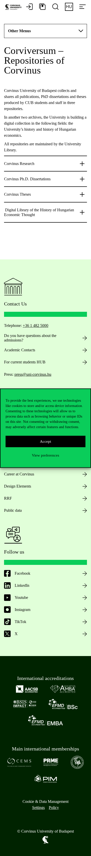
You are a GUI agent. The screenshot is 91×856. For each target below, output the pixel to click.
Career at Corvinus (19, 474)
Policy (54, 807)
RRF (8, 498)
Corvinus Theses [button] (17, 194)
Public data (13, 510)
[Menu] (82, 7)
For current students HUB (25, 362)
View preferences (45, 455)
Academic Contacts (19, 350)
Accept (45, 441)
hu (69, 7)
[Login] (29, 7)
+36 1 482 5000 (35, 325)
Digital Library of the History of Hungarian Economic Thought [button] (39, 212)
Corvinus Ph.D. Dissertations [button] (27, 179)
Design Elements (17, 486)
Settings (38, 807)
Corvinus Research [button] (19, 163)
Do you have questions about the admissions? (30, 337)
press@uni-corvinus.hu (32, 374)
